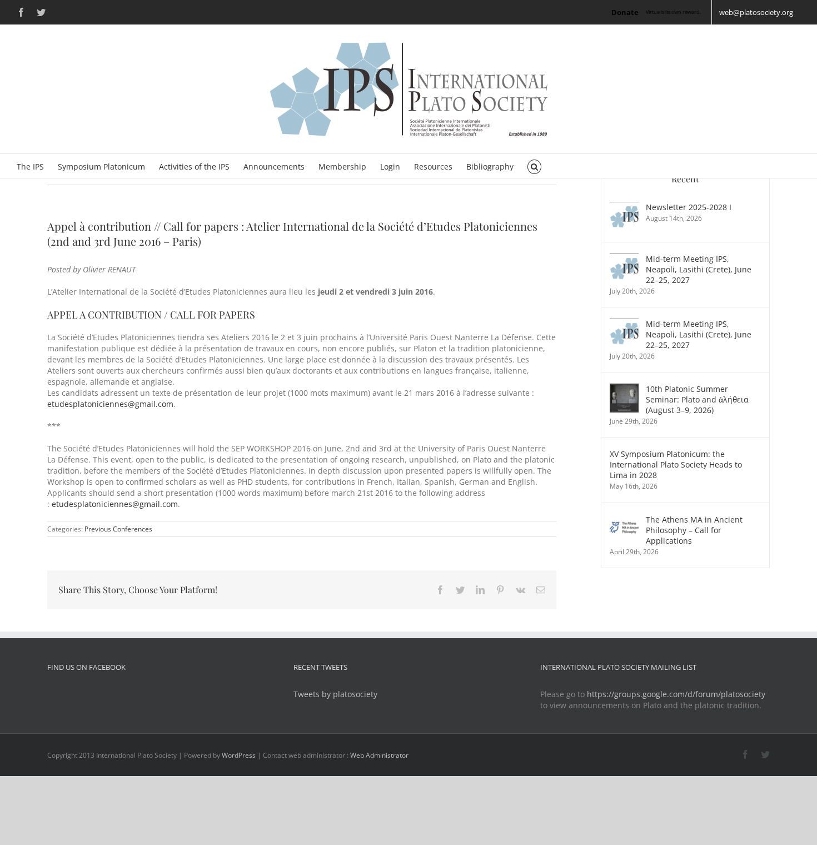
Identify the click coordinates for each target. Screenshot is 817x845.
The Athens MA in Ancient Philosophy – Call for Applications (694, 530)
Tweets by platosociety (335, 694)
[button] (534, 166)
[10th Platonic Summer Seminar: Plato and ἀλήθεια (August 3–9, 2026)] (624, 389)
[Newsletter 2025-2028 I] (624, 207)
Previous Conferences (118, 529)
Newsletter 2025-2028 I (688, 207)
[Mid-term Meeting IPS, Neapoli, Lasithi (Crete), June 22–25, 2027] (624, 259)
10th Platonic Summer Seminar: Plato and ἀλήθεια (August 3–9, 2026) (697, 399)
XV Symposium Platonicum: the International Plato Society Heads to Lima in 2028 (676, 464)
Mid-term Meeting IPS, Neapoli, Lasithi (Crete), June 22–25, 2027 (698, 269)
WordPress (239, 755)
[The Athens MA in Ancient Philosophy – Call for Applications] (624, 519)
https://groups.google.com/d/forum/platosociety (676, 694)
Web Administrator (379, 755)
